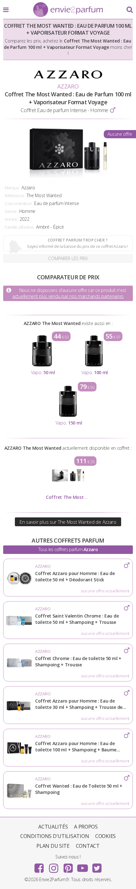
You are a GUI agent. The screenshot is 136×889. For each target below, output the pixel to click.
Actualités (53, 826)
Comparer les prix (68, 258)
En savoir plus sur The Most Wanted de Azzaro (68, 522)
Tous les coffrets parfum (68, 549)
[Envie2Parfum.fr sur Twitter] (96, 866)
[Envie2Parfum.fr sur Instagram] (53, 866)
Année (11, 219)
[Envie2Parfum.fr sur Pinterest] (68, 866)
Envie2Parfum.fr (68, 10)
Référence (14, 195)
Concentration (18, 203)
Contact (88, 845)
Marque (12, 188)
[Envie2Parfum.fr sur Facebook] (39, 866)
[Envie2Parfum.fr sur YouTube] (82, 866)
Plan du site (53, 845)
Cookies (105, 836)
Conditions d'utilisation (54, 836)
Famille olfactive (19, 227)
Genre (11, 211)
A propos (86, 826)
